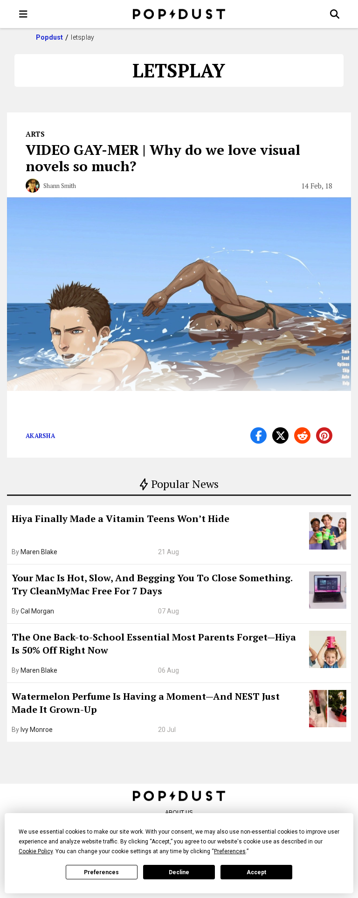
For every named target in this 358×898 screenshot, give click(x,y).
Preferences (101, 872)
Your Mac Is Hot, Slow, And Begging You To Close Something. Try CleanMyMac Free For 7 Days (152, 584)
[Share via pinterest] (324, 435)
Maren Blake (39, 552)
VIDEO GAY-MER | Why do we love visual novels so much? (163, 157)
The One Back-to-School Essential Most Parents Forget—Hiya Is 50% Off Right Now (154, 643)
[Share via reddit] (302, 435)
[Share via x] (280, 435)
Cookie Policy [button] (36, 851)
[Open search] (335, 14)
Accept (256, 872)
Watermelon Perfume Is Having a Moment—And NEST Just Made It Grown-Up (146, 703)
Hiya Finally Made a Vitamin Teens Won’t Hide (120, 518)
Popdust (49, 37)
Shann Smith (59, 185)
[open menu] (23, 14)
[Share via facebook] (258, 435)
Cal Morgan (37, 611)
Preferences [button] (230, 851)
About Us (179, 812)
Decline (179, 872)
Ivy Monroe (37, 729)
